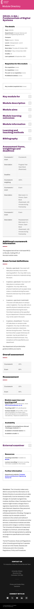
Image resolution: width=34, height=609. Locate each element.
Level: (7, 43)
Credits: (8, 53)
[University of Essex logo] (5, 2)
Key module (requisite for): (14, 86)
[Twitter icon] (12, 598)
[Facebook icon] (7, 598)
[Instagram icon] (26, 598)
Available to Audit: (11, 433)
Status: (7, 45)
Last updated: (9, 56)
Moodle (7, 459)
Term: (7, 40)
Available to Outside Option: (14, 430)
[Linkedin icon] (21, 598)
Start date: (8, 48)
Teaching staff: (10, 408)
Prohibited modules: (11, 75)
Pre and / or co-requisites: (13, 73)
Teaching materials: (11, 457)
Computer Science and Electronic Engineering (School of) (15, 476)
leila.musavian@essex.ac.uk (13, 405)
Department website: (12, 474)
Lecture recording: (11, 462)
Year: (7, 30)
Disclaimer (17, 586)
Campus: (8, 37)
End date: (8, 51)
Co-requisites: (10, 70)
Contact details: (10, 410)
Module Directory (11, 6)
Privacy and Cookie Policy (17, 584)
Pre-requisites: (10, 67)
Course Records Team (24, 564)
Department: (9, 33)
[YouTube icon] (17, 598)
